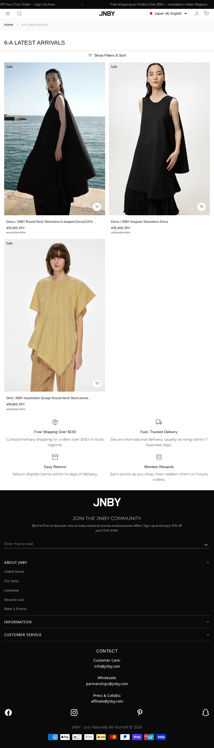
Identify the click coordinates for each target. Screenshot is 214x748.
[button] (19, 13)
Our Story (11, 581)
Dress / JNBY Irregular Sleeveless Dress (139, 222)
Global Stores (14, 571)
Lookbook (11, 590)
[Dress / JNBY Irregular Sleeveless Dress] (159, 138)
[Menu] (7, 13)
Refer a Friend (15, 609)
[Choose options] (97, 207)
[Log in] (196, 13)
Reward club (14, 600)
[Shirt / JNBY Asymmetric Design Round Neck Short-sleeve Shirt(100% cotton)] (54, 315)
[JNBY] (107, 13)
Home (8, 24)
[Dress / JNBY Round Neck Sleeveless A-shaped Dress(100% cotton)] (54, 138)
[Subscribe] (205, 545)
